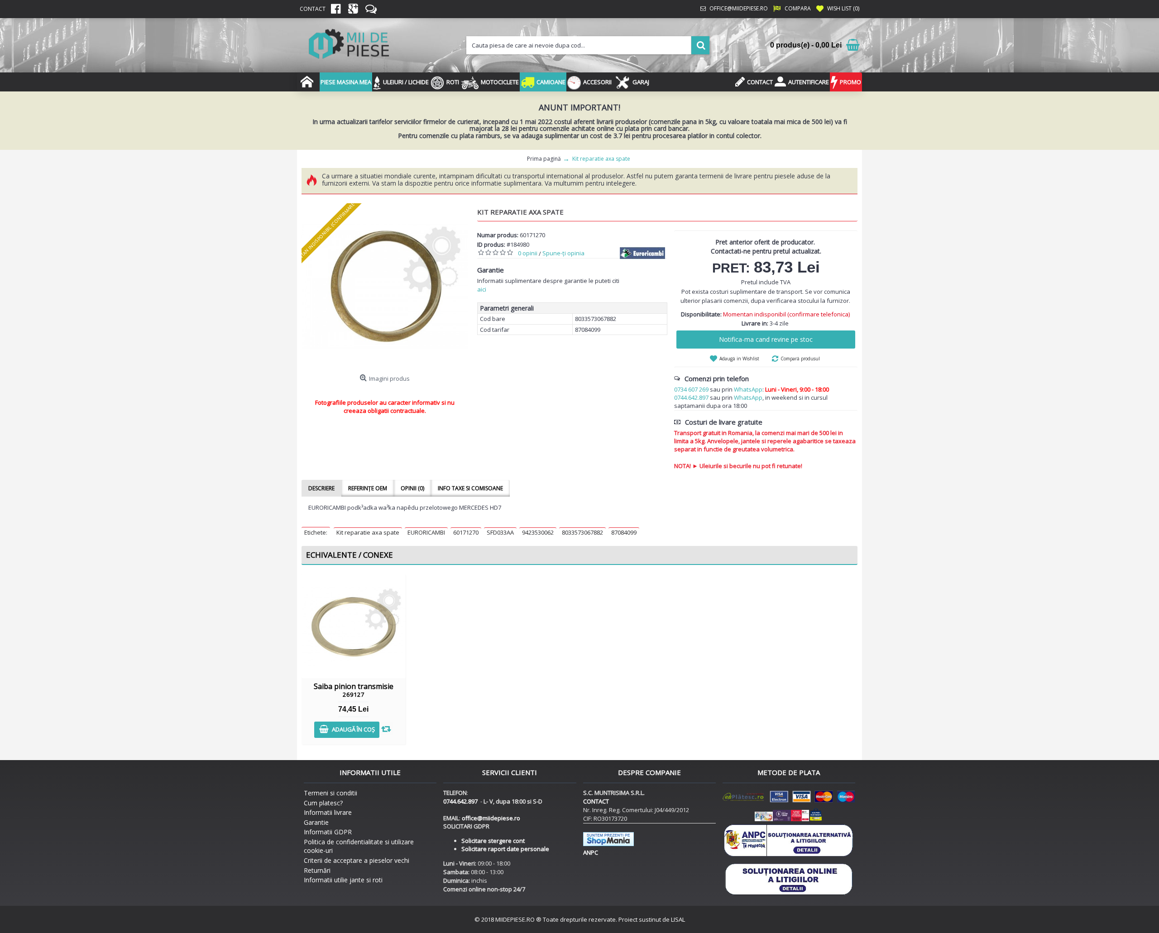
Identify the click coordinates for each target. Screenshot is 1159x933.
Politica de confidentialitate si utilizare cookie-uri (359, 846)
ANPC (590, 852)
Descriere (321, 488)
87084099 (624, 532)
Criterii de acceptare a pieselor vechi (356, 860)
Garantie (316, 822)
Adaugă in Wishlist (739, 358)
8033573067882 (582, 532)
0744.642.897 (691, 397)
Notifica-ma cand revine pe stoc (766, 339)
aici (481, 289)
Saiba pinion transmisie (353, 690)
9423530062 (538, 532)
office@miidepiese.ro (491, 818)
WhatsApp (748, 389)
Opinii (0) (412, 488)
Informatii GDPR (328, 832)
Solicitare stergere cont (493, 841)
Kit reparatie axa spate (367, 532)
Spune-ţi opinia (563, 253)
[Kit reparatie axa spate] (385, 286)
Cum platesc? (323, 803)
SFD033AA (500, 532)
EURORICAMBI (426, 532)
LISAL (678, 919)
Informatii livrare (328, 812)
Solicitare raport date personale (505, 849)
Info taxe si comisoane (470, 488)
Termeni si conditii (330, 793)
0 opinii (527, 253)
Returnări (317, 870)
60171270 (466, 532)
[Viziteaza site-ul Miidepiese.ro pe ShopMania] (608, 844)
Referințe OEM (367, 488)
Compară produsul (800, 358)
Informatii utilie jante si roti (343, 880)
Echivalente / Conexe (349, 555)
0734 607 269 (691, 389)
